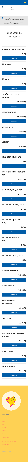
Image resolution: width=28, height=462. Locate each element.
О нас (3, 418)
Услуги (11, 7)
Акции (3, 424)
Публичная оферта (6, 444)
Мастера (4, 427)
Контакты (4, 431)
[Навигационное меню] (25, 2)
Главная (5, 7)
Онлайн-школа (5, 437)
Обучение (4, 434)
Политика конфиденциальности (9, 442)
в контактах (15, 22)
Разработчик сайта (6, 451)
